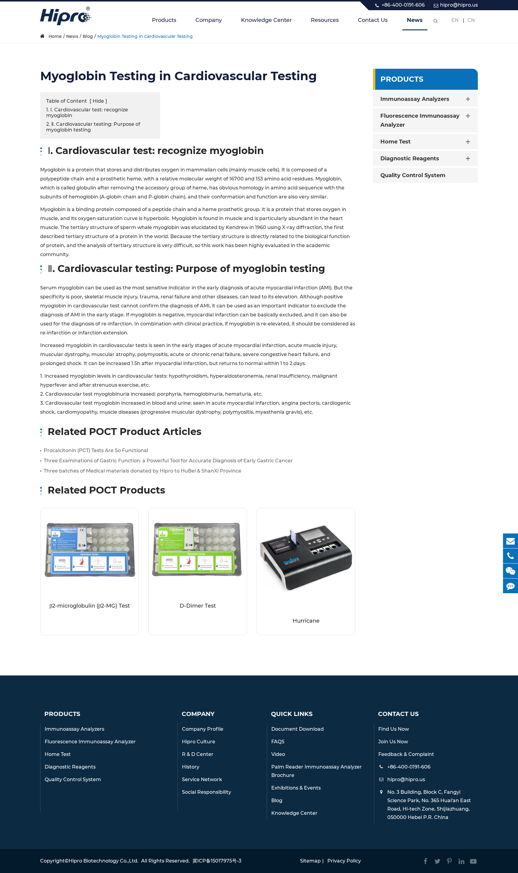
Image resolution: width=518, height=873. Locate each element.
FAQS (277, 742)
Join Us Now (393, 742)
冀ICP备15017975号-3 (216, 861)
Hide (98, 101)
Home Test (395, 141)
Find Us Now (393, 729)
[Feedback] (510, 585)
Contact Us (373, 20)
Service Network (202, 779)
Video (278, 754)
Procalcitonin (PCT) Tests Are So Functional (96, 450)
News (415, 20)
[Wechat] (510, 570)
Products (164, 20)
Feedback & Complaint (406, 754)
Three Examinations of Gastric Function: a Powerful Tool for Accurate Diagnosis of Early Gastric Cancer (168, 461)
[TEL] (510, 555)
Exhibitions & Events (296, 788)
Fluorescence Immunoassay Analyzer (420, 120)
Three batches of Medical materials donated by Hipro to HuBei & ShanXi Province (142, 471)
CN (471, 20)
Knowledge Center (266, 20)
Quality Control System (412, 175)
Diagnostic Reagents (409, 158)
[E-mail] (510, 540)
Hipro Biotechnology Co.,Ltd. (103, 861)
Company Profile (202, 729)
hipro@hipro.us (459, 5)
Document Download (297, 729)
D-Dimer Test (198, 606)
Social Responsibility (206, 792)
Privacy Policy (344, 861)
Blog (88, 36)
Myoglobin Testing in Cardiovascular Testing (145, 36)
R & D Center (197, 754)
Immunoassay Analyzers (414, 99)
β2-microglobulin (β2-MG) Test (89, 606)
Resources (325, 20)
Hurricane (306, 621)
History (190, 767)
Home (55, 36)
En (455, 20)
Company (208, 20)
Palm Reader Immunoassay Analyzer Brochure (316, 771)
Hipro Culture (198, 742)
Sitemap (310, 861)
